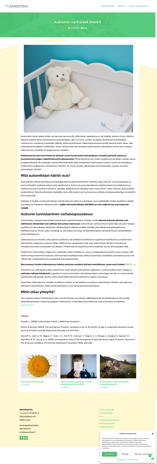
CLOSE (123, 13)
